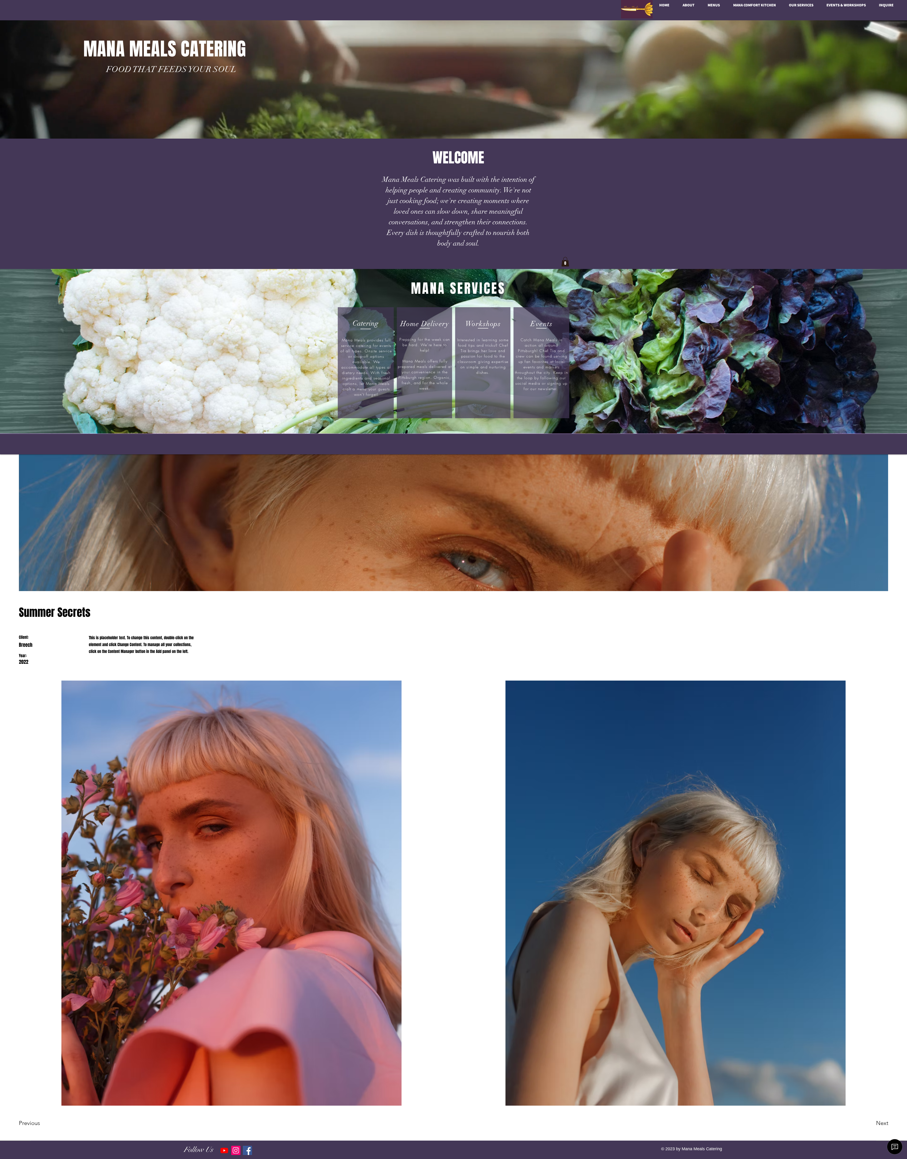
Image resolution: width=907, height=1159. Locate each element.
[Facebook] (247, 1150)
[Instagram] (235, 1150)
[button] (565, 262)
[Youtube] (224, 1150)
